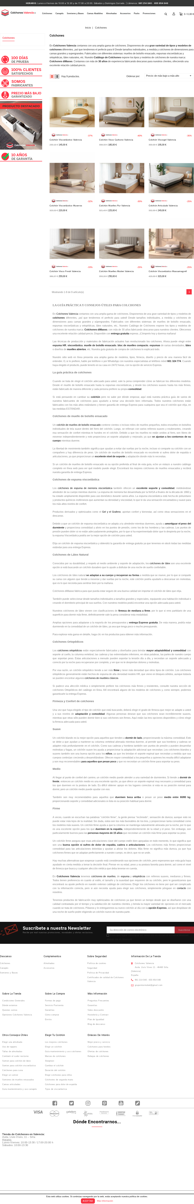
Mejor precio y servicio (99, 1042)
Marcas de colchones (55, 1056)
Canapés (59, 13)
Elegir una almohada (12, 1042)
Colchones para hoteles (99, 1047)
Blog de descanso (96, 1024)
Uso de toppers (9, 1047)
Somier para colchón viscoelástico (19, 1065)
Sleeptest (49, 1061)
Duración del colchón (55, 1070)
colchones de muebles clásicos (101, 678)
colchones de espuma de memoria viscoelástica (85, 488)
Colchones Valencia (67, 314)
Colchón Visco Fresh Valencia (65, 271)
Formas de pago (53, 1000)
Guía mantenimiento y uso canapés (19, 1089)
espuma (125, 876)
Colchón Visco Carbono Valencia (116, 140)
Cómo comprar (52, 1015)
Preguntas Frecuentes (98, 1000)
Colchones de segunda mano (59, 1080)
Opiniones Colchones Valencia (17, 1015)
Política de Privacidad (98, 973)
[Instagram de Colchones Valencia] (89, 1103)
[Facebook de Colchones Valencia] (55, 1103)
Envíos (48, 1019)
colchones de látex (160, 563)
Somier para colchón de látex (16, 1061)
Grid (52, 76)
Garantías (50, 1010)
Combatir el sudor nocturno (15, 1056)
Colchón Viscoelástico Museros (66, 205)
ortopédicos (139, 876)
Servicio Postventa (54, 1005)
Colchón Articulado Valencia (163, 205)
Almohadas (111, 13)
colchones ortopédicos (69, 650)
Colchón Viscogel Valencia (162, 140)
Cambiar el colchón (54, 1065)
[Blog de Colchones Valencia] (138, 1103)
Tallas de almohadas (12, 1051)
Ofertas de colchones (98, 1051)
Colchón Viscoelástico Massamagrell (168, 271)
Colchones (47, 13)
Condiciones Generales (13, 1000)
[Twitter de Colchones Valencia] (72, 1103)
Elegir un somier (10, 1075)
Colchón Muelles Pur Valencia (114, 205)
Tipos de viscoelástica (56, 1089)
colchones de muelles (103, 876)
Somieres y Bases (75, 13)
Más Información (105, 1201)
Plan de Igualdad (96, 1019)
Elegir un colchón (53, 1047)
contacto (181, 888)
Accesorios (125, 13)
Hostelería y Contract (98, 1015)
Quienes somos (9, 1010)
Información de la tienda (146, 956)
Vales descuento (96, 1010)
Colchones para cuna (12, 1070)
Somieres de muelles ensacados (18, 1080)
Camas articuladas (11, 1084)
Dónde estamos (9, 1005)
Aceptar (88, 1201)
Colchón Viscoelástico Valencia (66, 140)
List (57, 76)
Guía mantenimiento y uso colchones (63, 1051)
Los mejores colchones (56, 1042)
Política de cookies (96, 963)
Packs (136, 13)
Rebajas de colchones (98, 1056)
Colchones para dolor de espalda (61, 1084)
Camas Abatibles (95, 13)
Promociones (149, 13)
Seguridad (92, 968)
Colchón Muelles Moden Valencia (116, 271)
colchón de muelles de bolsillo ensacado (79, 425)
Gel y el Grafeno (111, 512)
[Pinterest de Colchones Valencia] (105, 1103)
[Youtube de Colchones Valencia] (122, 1103)
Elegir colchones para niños (58, 1075)
